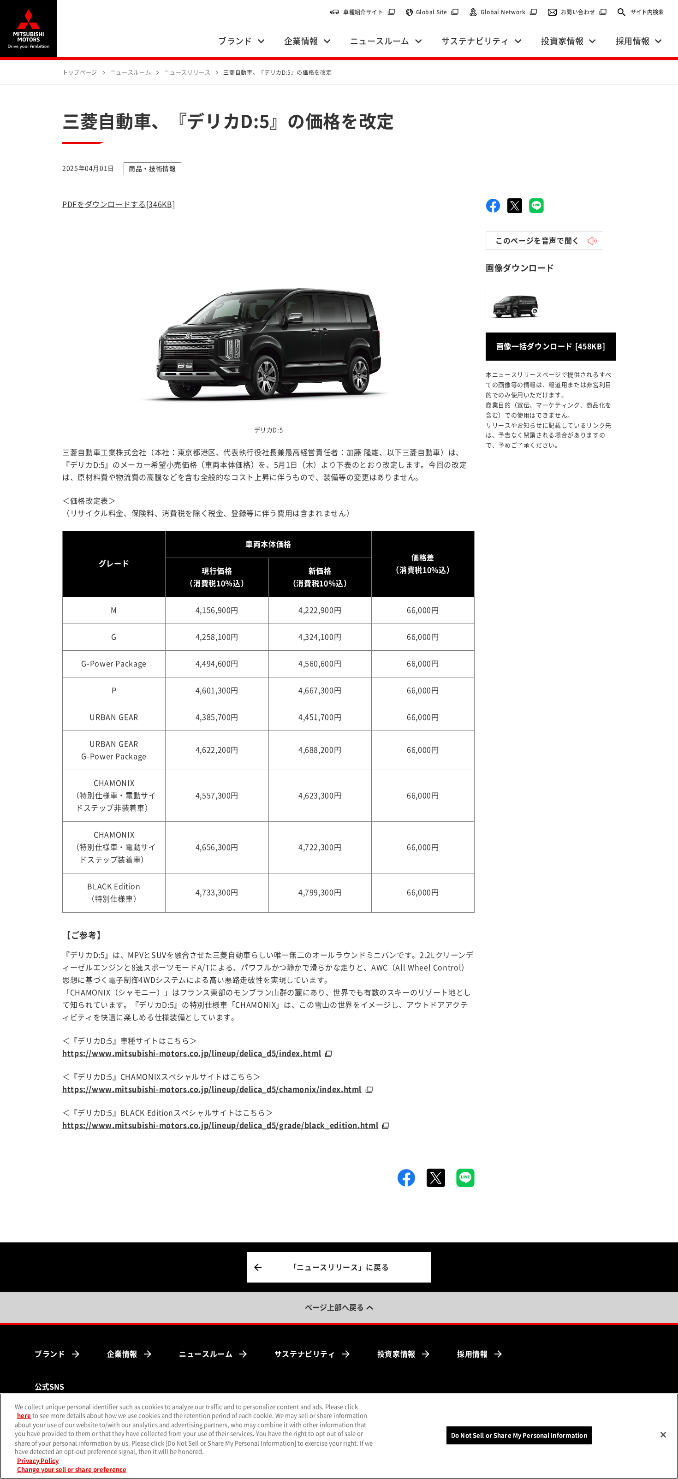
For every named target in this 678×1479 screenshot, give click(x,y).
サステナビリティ (305, 1354)
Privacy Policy (38, 1461)
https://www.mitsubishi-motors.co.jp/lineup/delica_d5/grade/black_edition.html (220, 1125)
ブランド (50, 1354)
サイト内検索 (647, 12)
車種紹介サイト (369, 12)
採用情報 (472, 1354)
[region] (339, 1436)
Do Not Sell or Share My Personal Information (519, 1435)
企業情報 (122, 1354)
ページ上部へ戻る (334, 1307)
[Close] (663, 1435)
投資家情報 (396, 1354)
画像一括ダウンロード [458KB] (551, 346)
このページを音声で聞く (537, 240)
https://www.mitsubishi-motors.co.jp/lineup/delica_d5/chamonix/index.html (212, 1089)
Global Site (437, 12)
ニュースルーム (205, 1354)
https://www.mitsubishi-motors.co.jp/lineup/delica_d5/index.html (191, 1053)
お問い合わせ (584, 12)
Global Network (509, 12)
